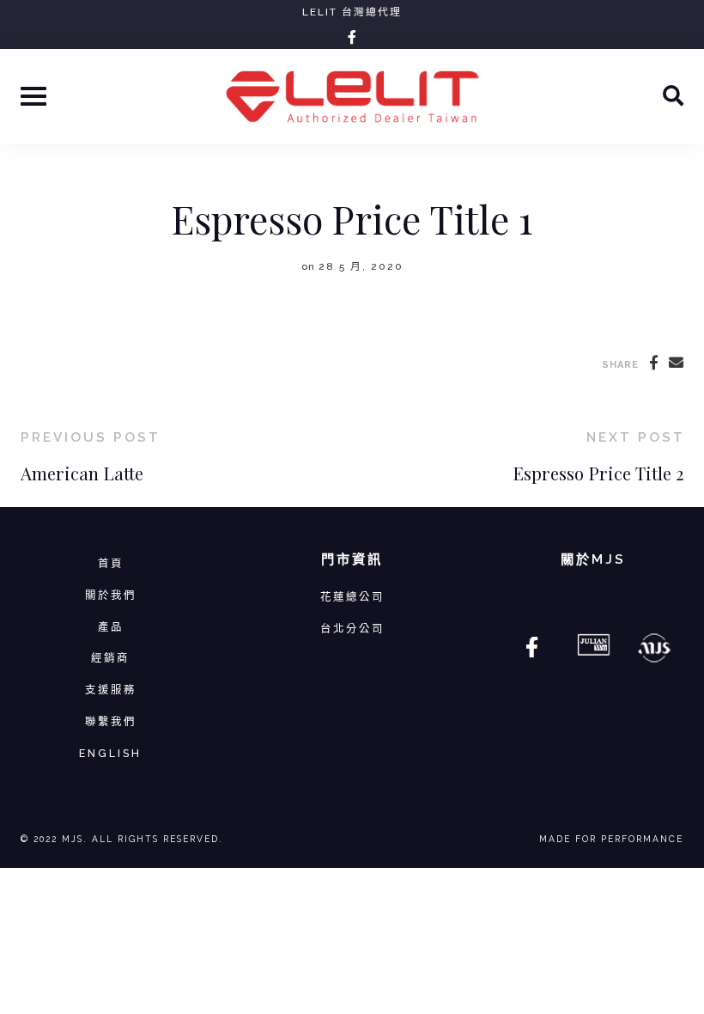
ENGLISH (110, 753)
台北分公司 (352, 628)
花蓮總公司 (352, 596)
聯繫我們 (111, 721)
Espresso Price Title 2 (598, 473)
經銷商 (110, 657)
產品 (111, 626)
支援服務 (111, 689)
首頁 (111, 563)
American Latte (82, 473)
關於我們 (111, 595)
